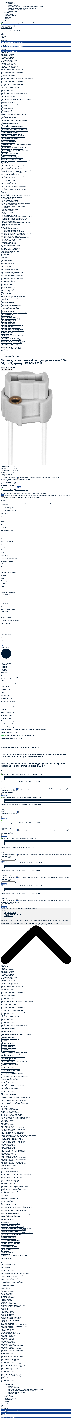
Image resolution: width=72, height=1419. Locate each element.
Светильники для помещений (10, 69)
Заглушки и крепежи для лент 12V (11, 173)
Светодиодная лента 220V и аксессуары (13, 186)
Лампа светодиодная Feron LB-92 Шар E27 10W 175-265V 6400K (21, 893)
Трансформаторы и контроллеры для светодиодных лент (18, 170)
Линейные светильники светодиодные (12, 98)
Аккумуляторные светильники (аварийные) (14, 114)
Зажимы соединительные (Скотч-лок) (12, 231)
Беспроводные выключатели (9, 209)
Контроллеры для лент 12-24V (10, 200)
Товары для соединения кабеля (10, 224)
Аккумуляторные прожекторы (10, 156)
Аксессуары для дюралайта (9, 194)
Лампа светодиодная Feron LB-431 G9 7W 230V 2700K (18, 847)
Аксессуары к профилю (8, 198)
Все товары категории (7, 969)
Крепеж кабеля (5, 283)
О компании (8, 12)
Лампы (3, 52)
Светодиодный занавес (8, 323)
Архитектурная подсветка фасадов (11, 134)
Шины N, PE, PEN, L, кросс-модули (11, 239)
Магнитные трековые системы (10, 87)
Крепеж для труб (6, 293)
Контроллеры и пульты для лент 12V (12, 174)
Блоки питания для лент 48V (9, 185)
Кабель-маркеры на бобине (9, 273)
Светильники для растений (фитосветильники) (15, 95)
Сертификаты (12, 11)
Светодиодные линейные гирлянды (12, 325)
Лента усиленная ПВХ (7, 314)
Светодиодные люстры (8, 201)
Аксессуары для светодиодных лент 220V (13, 189)
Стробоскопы (5, 337)
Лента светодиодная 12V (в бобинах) (12, 167)
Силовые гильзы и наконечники (10, 245)
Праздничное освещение (8, 319)
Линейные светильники (8, 96)
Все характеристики (7, 474)
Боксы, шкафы (5, 267)
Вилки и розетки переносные (10, 221)
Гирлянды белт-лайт (7, 332)
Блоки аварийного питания (9, 277)
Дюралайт (4, 192)
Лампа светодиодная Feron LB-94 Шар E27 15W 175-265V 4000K (21, 823)
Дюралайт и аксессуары (8, 191)
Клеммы (3, 225)
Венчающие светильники (8, 141)
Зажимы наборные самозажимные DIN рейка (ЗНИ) (17, 237)
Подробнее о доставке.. (8, 701)
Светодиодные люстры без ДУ (10, 204)
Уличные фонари (6, 146)
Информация (8, 2)
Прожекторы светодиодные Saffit (11, 347)
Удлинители (4, 299)
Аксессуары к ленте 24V (8, 180)
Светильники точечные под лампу (11, 76)
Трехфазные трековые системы (10, 88)
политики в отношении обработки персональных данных (33, 923)
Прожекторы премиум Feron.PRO (11, 159)
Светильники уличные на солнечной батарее (14, 150)
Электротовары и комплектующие (11, 206)
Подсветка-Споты (6, 111)
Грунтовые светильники (8, 140)
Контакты (7, 18)
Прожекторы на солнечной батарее (12, 158)
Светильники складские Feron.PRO (11, 343)
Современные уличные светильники (12, 126)
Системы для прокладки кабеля (10, 248)
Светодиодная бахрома (8, 322)
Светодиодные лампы (7, 54)
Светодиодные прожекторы (9, 153)
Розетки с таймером (7, 212)
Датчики (3, 213)
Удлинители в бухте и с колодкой (11, 305)
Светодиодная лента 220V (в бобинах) (13, 188)
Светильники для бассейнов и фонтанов (13, 147)
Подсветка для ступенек (8, 110)
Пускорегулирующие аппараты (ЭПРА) (13, 296)
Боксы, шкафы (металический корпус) (12, 272)
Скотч (2, 261)
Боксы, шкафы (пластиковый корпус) (12, 269)
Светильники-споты (7, 90)
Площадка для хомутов (8, 287)
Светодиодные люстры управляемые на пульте (15, 203)
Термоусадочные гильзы (8, 240)
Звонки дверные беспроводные (10, 298)
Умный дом (4, 207)
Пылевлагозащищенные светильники (12, 101)
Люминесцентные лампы (8, 64)
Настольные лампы (7, 61)
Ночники (3, 73)
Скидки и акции (9, 14)
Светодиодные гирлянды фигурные (12, 329)
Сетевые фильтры (6, 316)
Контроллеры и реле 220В (9, 215)
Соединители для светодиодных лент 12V (14, 171)
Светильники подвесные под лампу (12, 82)
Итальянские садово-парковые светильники (14, 131)
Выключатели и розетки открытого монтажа (14, 219)
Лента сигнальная (6, 266)
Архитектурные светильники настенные (13, 137)
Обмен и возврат (13, 5)
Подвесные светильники (8, 79)
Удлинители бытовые (7, 301)
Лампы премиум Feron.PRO (9, 67)
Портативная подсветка (8, 113)
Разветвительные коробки (9, 249)
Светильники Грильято (8, 119)
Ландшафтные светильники (9, 138)
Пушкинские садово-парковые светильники (14, 128)
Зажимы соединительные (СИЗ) (10, 228)
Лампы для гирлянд (7, 58)
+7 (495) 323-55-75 (6, 28)
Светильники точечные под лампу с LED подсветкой (17, 78)
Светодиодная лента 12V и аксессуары (13, 165)
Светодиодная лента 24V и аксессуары (13, 176)
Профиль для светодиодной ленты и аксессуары (16, 195)
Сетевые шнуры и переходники (10, 307)
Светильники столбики (8, 143)
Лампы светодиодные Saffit (9, 346)
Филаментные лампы (7, 57)
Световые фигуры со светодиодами (12, 335)
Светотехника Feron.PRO (8, 338)
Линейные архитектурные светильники (13, 135)
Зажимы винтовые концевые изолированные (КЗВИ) (17, 233)
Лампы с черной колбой (8, 63)
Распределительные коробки (10, 251)
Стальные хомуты (6, 286)
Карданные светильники (8, 122)
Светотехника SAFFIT (7, 344)
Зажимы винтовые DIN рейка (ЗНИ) (11, 236)
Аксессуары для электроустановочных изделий (15, 222)
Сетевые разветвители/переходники (12, 278)
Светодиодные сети (7, 326)
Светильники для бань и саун (10, 104)
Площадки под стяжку (7, 289)
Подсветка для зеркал (7, 108)
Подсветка (4, 105)
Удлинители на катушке (8, 304)
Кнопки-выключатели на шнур (10, 308)
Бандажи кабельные (7, 290)
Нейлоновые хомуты (7, 284)
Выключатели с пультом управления (12, 275)
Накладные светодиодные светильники (13, 72)
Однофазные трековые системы (11, 85)
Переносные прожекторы (8, 155)
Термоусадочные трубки (8, 242)
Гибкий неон (4, 162)
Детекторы (4, 310)
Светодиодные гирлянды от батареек (12, 331)
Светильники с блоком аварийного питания (14, 120)
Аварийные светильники (8, 117)
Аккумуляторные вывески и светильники (13, 116)
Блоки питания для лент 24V (9, 179)
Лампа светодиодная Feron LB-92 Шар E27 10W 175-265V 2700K (21, 781)
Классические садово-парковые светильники (14, 129)
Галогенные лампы (7, 55)
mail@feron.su (8, 916)
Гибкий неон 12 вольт (7, 164)
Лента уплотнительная (8, 264)
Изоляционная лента (7, 263)
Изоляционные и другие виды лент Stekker (14, 313)
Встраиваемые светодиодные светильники (14, 70)
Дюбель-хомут (5, 257)
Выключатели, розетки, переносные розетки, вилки (16, 216)
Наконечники (5, 227)
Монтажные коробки (7, 252)
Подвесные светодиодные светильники (13, 81)
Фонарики (4, 352)
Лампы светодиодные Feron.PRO (11, 340)
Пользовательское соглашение (17, 9)
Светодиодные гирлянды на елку (11, 328)
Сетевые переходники (7, 280)
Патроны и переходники (8, 295)
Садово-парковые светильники (10, 125)
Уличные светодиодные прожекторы (12, 149)
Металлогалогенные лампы (9, 66)
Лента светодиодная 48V (8, 183)
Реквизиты (11, 3)
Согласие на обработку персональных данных (22, 8)
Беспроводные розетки (8, 210)
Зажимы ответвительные (8, 243)
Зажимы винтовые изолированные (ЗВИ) (13, 234)
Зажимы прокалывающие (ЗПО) (10, 230)
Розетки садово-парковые (8, 317)
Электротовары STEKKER (9, 349)
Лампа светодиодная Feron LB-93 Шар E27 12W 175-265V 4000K (21, 804)
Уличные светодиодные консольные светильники (16, 144)
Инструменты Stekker (7, 311)
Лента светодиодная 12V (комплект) (12, 168)
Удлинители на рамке (7, 302)
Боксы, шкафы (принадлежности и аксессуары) (15, 270)
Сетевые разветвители (8, 281)
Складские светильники (8, 102)
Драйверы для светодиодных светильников (14, 258)
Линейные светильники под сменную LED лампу (16, 99)
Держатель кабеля (6, 292)
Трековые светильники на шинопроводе (13, 84)
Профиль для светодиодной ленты (11, 197)
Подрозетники (5, 254)
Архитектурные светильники (9, 132)
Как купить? (8, 17)
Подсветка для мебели (8, 107)
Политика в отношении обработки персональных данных (25, 6)
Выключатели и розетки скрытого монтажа (14, 218)
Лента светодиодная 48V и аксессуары (13, 182)
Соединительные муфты (8, 255)
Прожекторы (4, 152)
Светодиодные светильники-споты (11, 92)
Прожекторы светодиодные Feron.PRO (13, 341)
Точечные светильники (8, 75)
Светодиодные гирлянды (8, 320)
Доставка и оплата (10, 15)
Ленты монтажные (6, 260)
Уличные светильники (7, 123)
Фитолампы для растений (9, 60)
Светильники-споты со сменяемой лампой (14, 93)
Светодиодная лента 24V (8, 177)
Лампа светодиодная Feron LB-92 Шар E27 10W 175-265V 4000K (21, 870)
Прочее (3, 350)
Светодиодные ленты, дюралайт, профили (14, 161)
